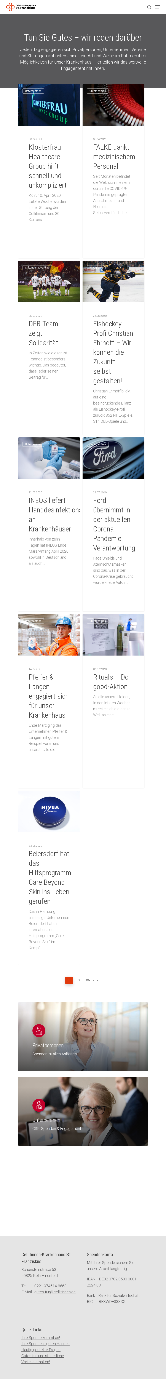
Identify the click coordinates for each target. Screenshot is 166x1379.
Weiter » (92, 980)
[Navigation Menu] (157, 7)
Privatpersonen (98, 267)
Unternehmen (33, 91)
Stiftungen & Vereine (37, 267)
